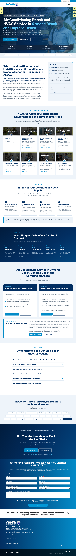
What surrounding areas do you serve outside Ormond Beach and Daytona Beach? (34, 387)
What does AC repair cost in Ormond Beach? (24, 364)
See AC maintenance (44, 220)
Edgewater (19, 415)
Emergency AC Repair (59, 314)
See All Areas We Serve (35, 334)
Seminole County (47, 419)
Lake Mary (67, 415)
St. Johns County (57, 419)
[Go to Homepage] (12, 4)
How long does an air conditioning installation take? (26, 378)
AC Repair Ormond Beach (12, 314)
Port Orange (41, 412)
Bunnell (42, 415)
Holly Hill (49, 412)
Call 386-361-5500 (24, 39)
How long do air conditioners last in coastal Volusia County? (28, 369)
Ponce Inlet (65, 412)
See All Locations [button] (66, 545)
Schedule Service (9, 39)
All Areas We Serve (67, 419)
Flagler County (38, 419)
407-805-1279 (64, 97)
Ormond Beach (12, 412)
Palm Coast (27, 415)
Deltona (54, 415)
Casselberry (20, 419)
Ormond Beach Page (25, 314)
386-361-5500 (62, 95)
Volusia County (29, 419)
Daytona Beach (21, 412)
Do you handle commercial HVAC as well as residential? (27, 383)
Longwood (7, 419)
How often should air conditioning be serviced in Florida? (28, 373)
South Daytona (57, 412)
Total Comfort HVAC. (57, 554)
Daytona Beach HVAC (46, 314)
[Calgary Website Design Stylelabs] (12, 552)
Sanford (60, 415)
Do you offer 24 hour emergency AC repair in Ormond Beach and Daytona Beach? (34, 359)
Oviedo (13, 419)
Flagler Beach (35, 415)
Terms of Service (16, 543)
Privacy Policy (9, 543)
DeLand (48, 415)
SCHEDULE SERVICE (65, 1)
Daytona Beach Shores (31, 412)
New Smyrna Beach (10, 415)
